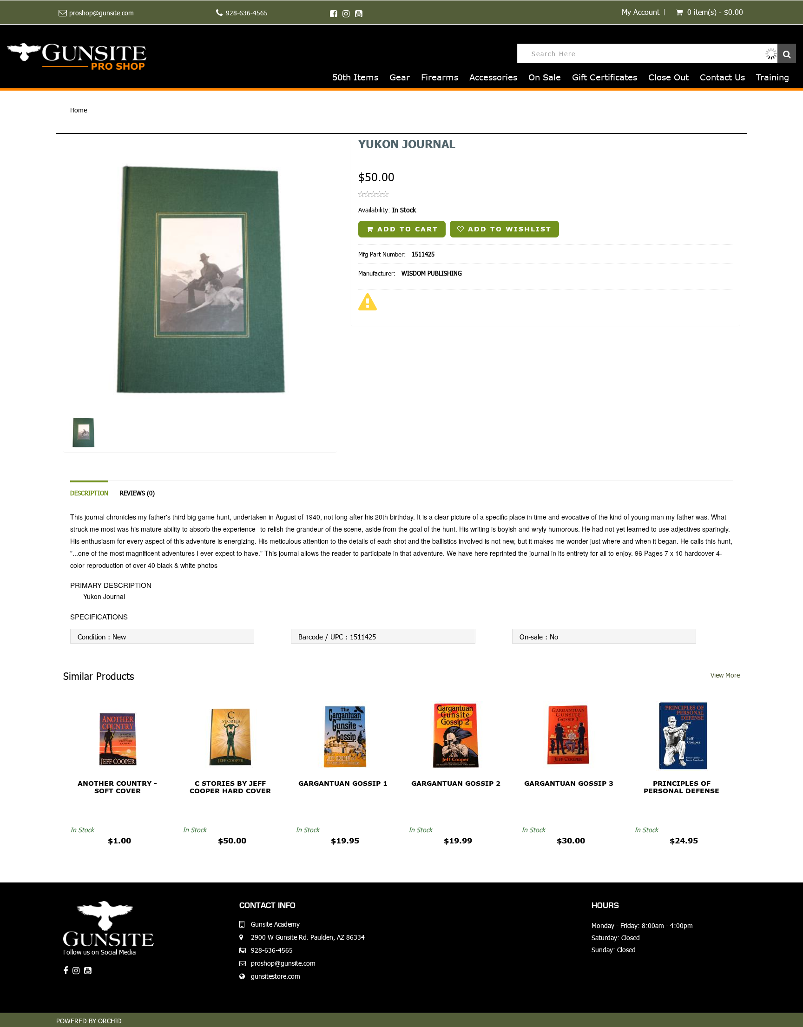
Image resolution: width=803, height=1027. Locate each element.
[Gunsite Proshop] (76, 56)
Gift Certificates (604, 77)
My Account (640, 12)
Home (78, 110)
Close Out (668, 77)
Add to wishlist (508, 229)
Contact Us (722, 77)
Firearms (439, 77)
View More (725, 675)
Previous (42, 308)
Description (89, 493)
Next (360, 308)
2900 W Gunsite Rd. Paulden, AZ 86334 (308, 937)
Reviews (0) (137, 493)
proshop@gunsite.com (101, 13)
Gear (399, 77)
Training (772, 77)
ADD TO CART (406, 229)
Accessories (493, 77)
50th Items (355, 77)
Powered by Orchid (89, 1021)
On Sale (544, 77)
